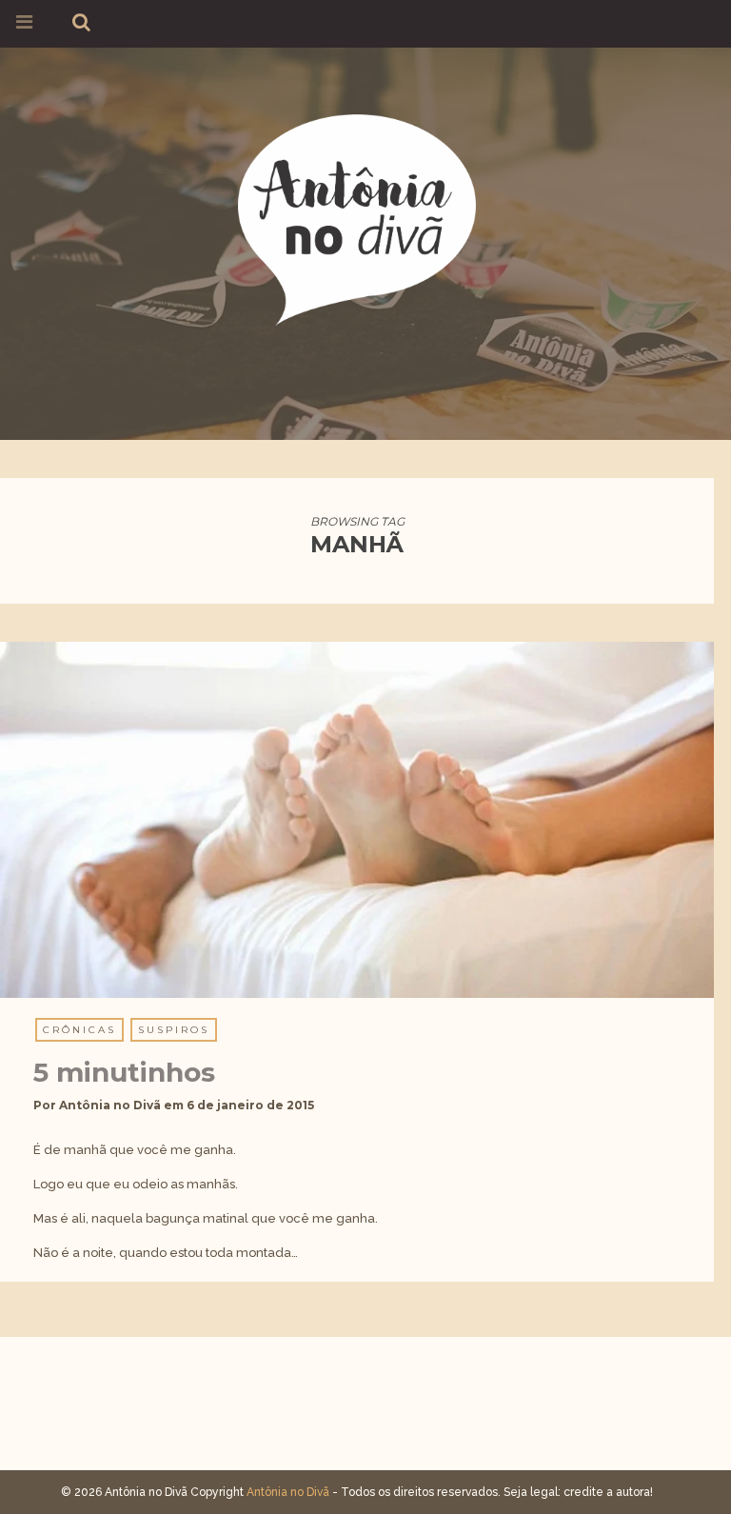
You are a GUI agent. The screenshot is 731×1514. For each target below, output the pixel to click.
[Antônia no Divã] (357, 216)
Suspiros (173, 1030)
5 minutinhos (124, 1072)
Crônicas (79, 1030)
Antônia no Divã (110, 1105)
